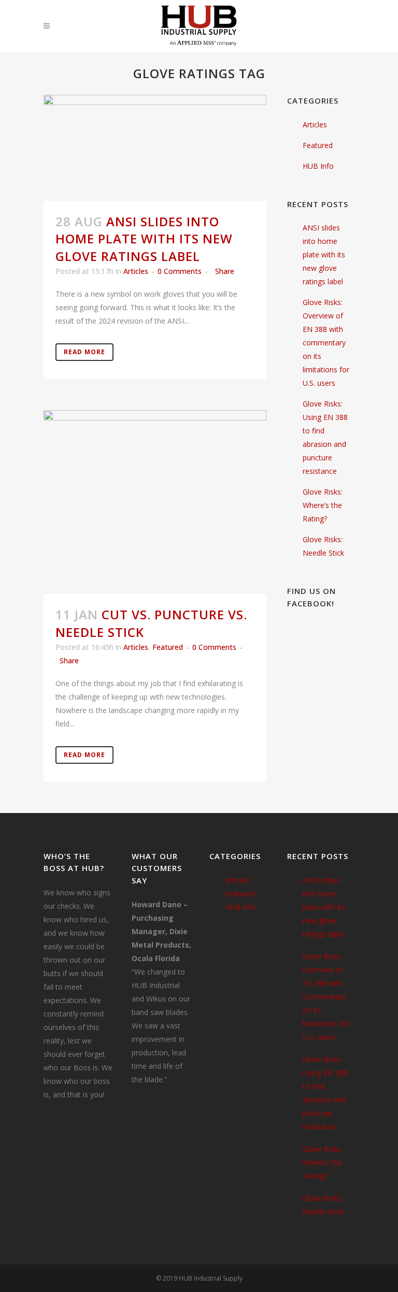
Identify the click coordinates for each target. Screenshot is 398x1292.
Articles (135, 271)
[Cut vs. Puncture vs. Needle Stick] (155, 502)
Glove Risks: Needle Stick (323, 1204)
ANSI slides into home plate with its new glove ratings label (144, 238)
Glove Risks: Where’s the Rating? (323, 505)
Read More (84, 351)
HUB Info (318, 166)
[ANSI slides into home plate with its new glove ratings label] (155, 148)
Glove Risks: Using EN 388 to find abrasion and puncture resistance (325, 1092)
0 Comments (180, 271)
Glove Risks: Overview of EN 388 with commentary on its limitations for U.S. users (326, 342)
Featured (167, 647)
